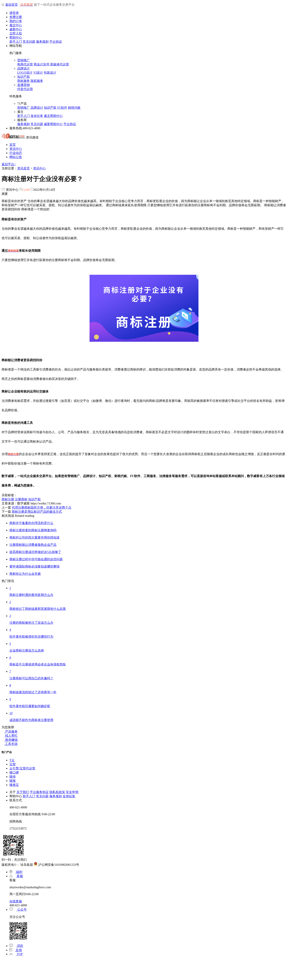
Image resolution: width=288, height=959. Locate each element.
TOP (19, 954)
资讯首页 (23, 168)
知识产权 (23, 76)
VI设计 (38, 72)
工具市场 (10, 744)
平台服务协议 (39, 792)
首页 (12, 144)
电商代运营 (25, 64)
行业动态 (15, 153)
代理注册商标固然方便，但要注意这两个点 (41, 507)
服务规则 (42, 41)
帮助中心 (15, 37)
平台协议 (55, 41)
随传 (12, 776)
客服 (19, 876)
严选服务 (11, 731)
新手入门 (15, 41)
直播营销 (23, 85)
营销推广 (23, 60)
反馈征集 (69, 796)
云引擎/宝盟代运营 (22, 768)
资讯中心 (15, 148)
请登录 (14, 12)
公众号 (21, 909)
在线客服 (15, 901)
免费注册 (15, 17)
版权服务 (37, 80)
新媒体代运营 (59, 64)
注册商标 (21, 499)
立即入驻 (15, 33)
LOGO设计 (25, 72)
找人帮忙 (11, 735)
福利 (18, 872)
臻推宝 (14, 784)
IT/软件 (62, 107)
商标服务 (23, 80)
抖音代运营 (25, 89)
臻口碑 (14, 772)
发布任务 (37, 116)
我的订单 (15, 21)
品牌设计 (23, 68)
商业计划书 (41, 64)
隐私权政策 (57, 792)
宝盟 (12, 764)
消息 (19, 945)
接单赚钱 (11, 739)
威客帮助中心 (53, 124)
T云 (11, 760)
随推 (12, 780)
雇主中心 (15, 25)
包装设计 (50, 72)
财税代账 (74, 107)
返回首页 (11, 4)
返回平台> (9, 164)
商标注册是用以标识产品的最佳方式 (37, 511)
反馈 (18, 950)
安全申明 (72, 792)
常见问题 (29, 41)
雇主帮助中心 (53, 116)
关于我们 (22, 792)
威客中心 (15, 29)
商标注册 (8, 499)
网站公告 (15, 157)
